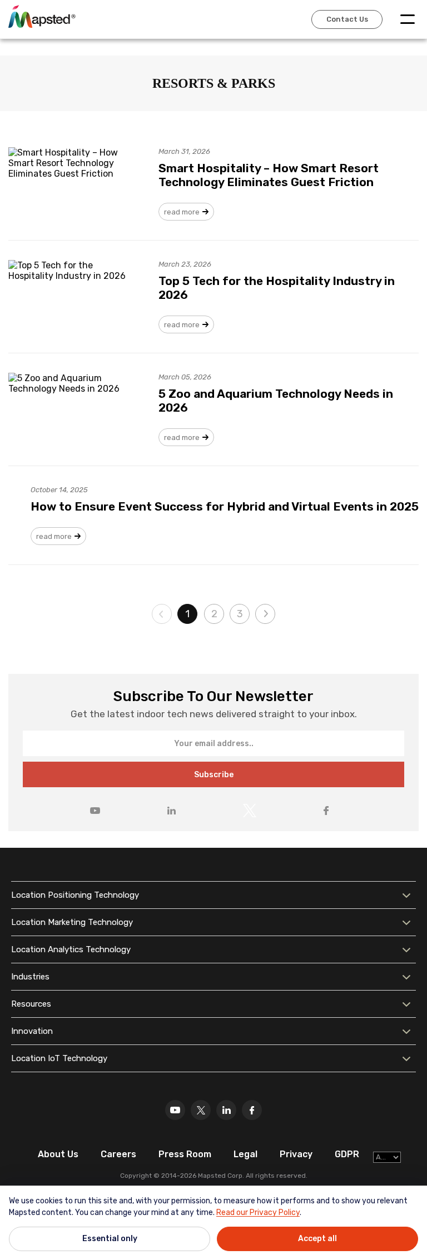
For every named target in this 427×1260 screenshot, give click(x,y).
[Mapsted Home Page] (42, 16)
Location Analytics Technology (71, 949)
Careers (118, 1154)
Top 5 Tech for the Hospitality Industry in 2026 (276, 288)
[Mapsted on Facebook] (326, 810)
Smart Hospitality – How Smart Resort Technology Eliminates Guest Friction (268, 175)
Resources (31, 1004)
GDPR (347, 1154)
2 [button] (214, 614)
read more (182, 212)
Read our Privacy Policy (258, 1212)
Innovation (32, 1031)
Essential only (109, 1238)
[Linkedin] (226, 1110)
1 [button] (187, 614)
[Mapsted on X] (249, 810)
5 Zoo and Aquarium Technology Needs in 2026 (275, 400)
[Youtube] (175, 1110)
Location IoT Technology (59, 1058)
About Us (58, 1154)
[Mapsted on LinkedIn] (171, 810)
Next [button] (265, 614)
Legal (245, 1154)
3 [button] (240, 614)
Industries (30, 977)
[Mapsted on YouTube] (95, 810)
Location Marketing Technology (72, 922)
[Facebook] (252, 1110)
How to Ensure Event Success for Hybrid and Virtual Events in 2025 (225, 506)
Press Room (184, 1154)
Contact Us (347, 19)
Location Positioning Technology (75, 895)
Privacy (296, 1154)
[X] (201, 1110)
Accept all (317, 1238)
